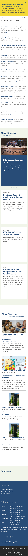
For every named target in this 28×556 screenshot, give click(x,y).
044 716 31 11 (7, 537)
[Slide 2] (13, 187)
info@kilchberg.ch (9, 542)
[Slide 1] (11, 187)
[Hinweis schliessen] (25, 3)
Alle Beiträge (6, 135)
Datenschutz (17, 552)
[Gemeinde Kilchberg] (6, 18)
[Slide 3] (14, 187)
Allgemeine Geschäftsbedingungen (14, 554)
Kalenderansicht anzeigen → (17, 316)
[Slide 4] (16, 187)
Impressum (9, 552)
